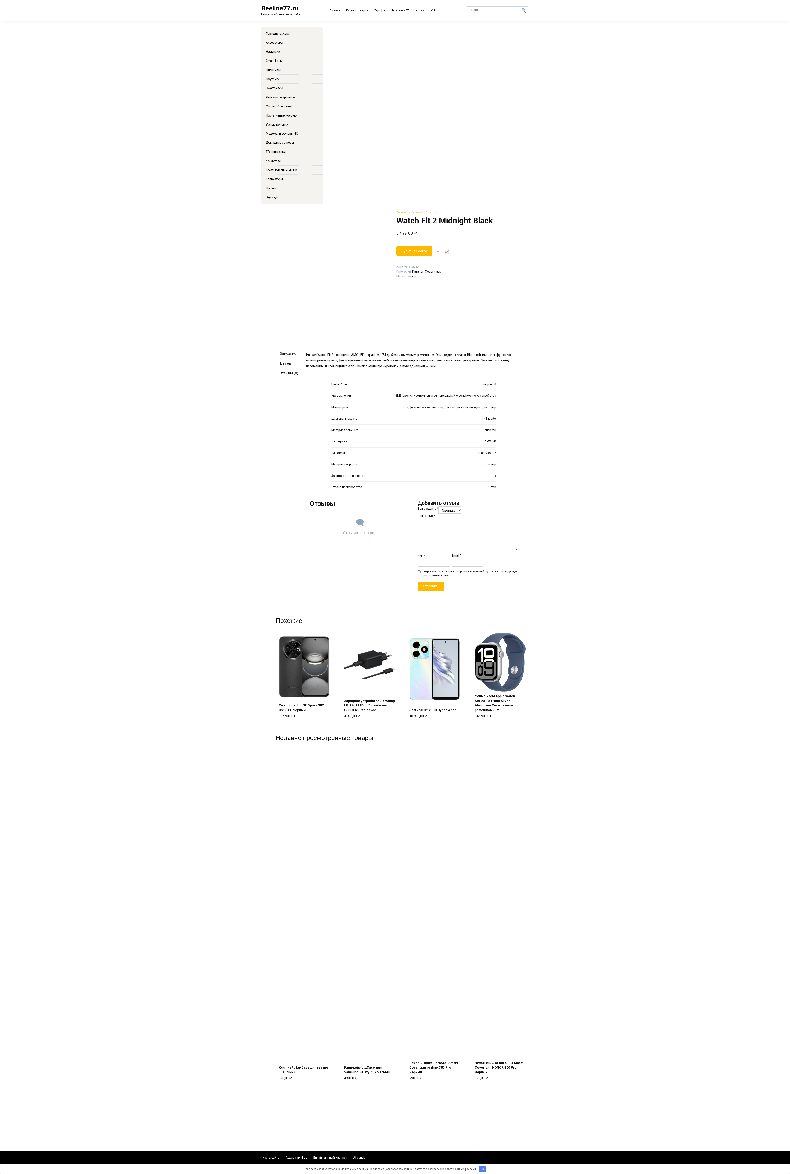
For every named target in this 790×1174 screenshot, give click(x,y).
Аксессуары (274, 42)
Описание (288, 354)
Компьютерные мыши (281, 170)
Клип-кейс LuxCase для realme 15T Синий (303, 1070)
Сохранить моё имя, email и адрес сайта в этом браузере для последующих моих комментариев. (470, 573)
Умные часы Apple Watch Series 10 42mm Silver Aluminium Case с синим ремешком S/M (495, 703)
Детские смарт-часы (280, 97)
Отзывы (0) (289, 373)
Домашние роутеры (280, 143)
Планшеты (273, 70)
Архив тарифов (296, 1157)
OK (482, 1169)
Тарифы (379, 10)
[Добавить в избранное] (438, 251)
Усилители (273, 161)
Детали (286, 363)
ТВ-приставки (276, 152)
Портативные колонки (281, 115)
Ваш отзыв (426, 516)
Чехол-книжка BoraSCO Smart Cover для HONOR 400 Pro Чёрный (499, 1067)
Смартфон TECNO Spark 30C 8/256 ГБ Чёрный (301, 707)
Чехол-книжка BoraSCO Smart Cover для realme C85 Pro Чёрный (433, 1067)
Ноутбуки (272, 79)
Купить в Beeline (414, 251)
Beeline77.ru (280, 8)
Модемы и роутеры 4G (282, 133)
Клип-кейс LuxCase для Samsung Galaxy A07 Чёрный (367, 1070)
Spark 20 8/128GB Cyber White (433, 710)
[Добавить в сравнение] (447, 251)
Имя (422, 555)
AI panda (359, 1157)
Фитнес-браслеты (279, 106)
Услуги (420, 10)
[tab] (290, 353)
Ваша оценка (428, 509)
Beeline (411, 276)
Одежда (272, 197)
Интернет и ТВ (400, 10)
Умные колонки (277, 124)
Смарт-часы (433, 212)
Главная (335, 10)
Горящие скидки (278, 33)
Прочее (271, 188)
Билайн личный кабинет (330, 1157)
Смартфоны (274, 61)
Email (456, 555)
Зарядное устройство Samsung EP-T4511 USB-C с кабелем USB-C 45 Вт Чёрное (369, 705)
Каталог (416, 212)
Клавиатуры (274, 179)
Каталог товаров (357, 10)
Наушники (273, 52)
